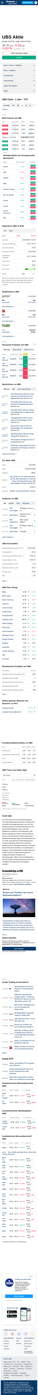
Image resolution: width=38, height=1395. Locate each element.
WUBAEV (13, 364)
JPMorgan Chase (8, 635)
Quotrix (4, 1172)
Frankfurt (4, 1214)
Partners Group (8, 189)
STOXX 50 (16, 477)
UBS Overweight (14, 509)
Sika (4, 218)
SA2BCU (31, 149)
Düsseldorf (4, 1178)
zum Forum (5, 876)
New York (3, 1167)
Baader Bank (4, 1201)
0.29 (25, 364)
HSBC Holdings (7, 623)
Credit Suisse (6, 612)
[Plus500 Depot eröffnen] (10, 3)
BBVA (4, 592)
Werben (18, 1343)
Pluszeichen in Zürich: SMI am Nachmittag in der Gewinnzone (21, 427)
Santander (6, 647)
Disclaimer (27, 1346)
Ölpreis (27, 1375)
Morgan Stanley (7, 639)
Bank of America (8, 600)
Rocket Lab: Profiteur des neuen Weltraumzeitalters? (23, 1026)
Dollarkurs (20, 1368)
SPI (22, 477)
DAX (28, 1362)
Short (33, 167)
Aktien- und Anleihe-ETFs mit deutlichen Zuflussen (24, 1042)
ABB (4, 184)
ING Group (6, 627)
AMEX (4, 1189)
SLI (28, 479)
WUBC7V (13, 376)
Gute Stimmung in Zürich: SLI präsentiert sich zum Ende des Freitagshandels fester (22, 396)
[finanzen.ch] (11, 1)
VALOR (4, 41)
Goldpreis (28, 1366)
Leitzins (6, 1377)
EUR (5, 231)
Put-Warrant (5, 370)
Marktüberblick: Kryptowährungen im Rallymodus (24, 1014)
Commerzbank (7, 608)
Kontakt (6, 1341)
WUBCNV (13, 370)
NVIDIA (5, 178)
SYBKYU (31, 129)
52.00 (21, 364)
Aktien (6, 1368)
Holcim (5, 200)
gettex (4, 1148)
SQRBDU (31, 133)
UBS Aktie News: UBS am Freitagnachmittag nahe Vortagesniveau (22, 411)
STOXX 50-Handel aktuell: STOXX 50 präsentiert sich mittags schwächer (23, 446)
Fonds (15, 1371)
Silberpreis (7, 1371)
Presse (6, 1346)
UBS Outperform (14, 521)
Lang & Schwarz (5, 1122)
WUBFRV (13, 359)
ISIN (17, 41)
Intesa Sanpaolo (7, 631)
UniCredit (5, 659)
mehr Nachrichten (8, 454)
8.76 (25, 359)
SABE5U (31, 141)
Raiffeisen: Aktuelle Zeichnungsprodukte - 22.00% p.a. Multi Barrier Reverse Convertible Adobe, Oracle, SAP (24, 998)
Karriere (6, 1343)
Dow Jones (18, 1364)
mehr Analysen (7, 537)
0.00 (25, 376)
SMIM (23, 1362)
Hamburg (4, 1195)
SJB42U (31, 145)
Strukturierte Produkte (11, 1373)
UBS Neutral (14, 515)
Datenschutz (28, 1343)
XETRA (4, 1208)
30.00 (21, 376)
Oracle (5, 206)
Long (33, 165)
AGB (25, 1349)
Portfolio (6, 1375)
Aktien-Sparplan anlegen (19, 53)
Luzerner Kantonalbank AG (11, 712)
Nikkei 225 (7, 1366)
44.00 (21, 370)
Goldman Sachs (7, 620)
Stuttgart (4, 1183)
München (4, 1225)
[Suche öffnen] (35, 2)
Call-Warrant (5, 359)
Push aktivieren (7, 307)
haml (4, 1237)
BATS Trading (4, 1160)
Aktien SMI (7, 1362)
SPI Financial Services (24, 481)
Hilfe (17, 1341)
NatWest (5, 643)
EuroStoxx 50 (8, 1364)
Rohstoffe (23, 1373)
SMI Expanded (21, 479)
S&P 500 (16, 1366)
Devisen (12, 1368)
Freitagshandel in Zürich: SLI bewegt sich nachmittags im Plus (22, 419)
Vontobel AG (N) (8, 708)
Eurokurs (29, 1368)
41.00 (21, 359)
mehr (11, 231)
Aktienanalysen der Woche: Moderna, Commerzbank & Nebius (23, 988)
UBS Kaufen (14, 532)
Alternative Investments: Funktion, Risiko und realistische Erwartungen (21, 1078)
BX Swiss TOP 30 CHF (28, 483)
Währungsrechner (17, 1375)
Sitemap (6, 1349)
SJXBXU (31, 125)
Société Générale (8, 651)
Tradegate (4, 1128)
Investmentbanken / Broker (25, 491)
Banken (12, 491)
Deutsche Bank (7, 616)
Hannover (4, 1220)
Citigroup (5, 604)
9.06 (25, 370)
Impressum (27, 1341)
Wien (4, 1231)
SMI (11, 477)
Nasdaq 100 (28, 1364)
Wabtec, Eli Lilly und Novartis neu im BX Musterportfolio (24, 1048)
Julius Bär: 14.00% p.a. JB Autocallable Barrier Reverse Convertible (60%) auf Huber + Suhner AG (24, 1033)
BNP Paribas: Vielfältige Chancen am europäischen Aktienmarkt (24, 1007)
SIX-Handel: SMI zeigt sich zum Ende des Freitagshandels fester (22, 403)
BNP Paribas (6, 596)
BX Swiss (4, 1102)
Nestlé (5, 167)
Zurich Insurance (6, 212)
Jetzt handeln (19, 949)
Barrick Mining (8, 195)
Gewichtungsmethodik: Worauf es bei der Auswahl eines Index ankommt (21, 1071)
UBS (4, 172)
